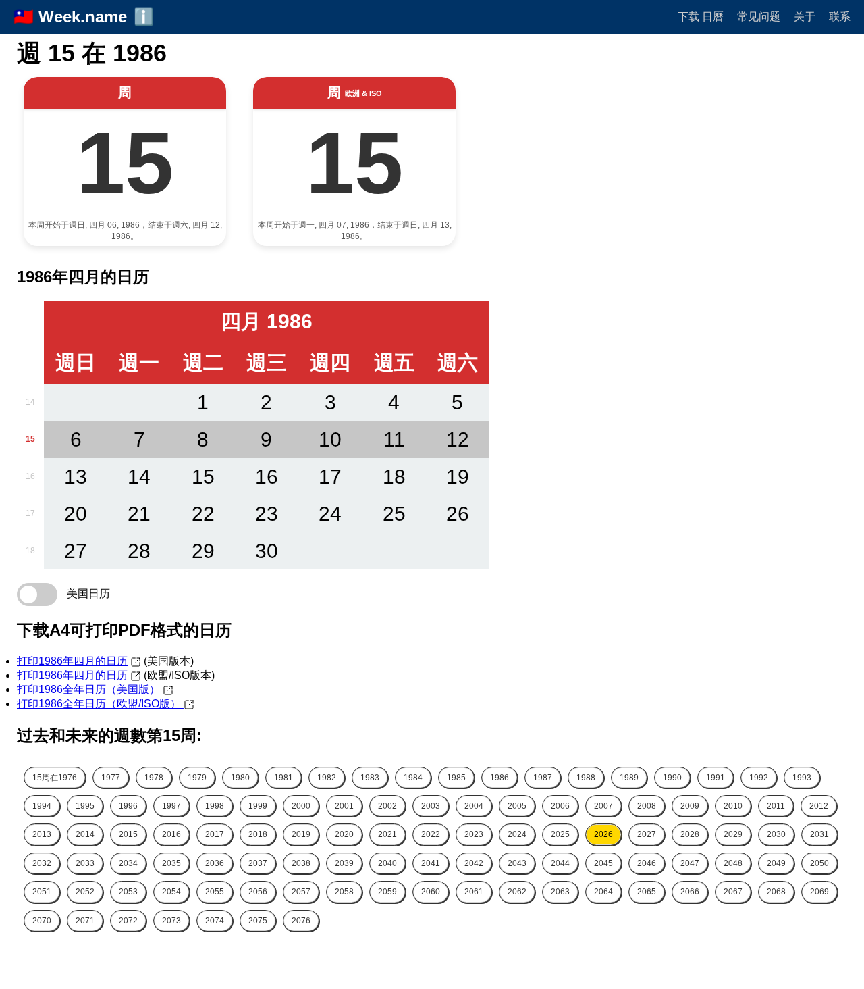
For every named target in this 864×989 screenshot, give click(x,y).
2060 (430, 891)
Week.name (82, 16)
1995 (85, 806)
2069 (819, 891)
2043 (517, 863)
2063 (560, 891)
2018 (257, 834)
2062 (517, 891)
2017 (214, 834)
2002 (387, 806)
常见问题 (758, 16)
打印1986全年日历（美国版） (90, 689)
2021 (387, 834)
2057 (301, 891)
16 (30, 476)
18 (30, 550)
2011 (776, 806)
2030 (776, 834)
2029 (733, 834)
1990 (672, 777)
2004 (473, 806)
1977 (110, 777)
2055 (214, 891)
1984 (413, 777)
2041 (430, 863)
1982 (326, 777)
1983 (369, 777)
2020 (344, 834)
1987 (542, 777)
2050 (819, 863)
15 (30, 439)
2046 (646, 863)
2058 (344, 891)
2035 (171, 863)
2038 (301, 863)
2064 (603, 891)
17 (30, 513)
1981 (283, 777)
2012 (818, 806)
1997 (171, 806)
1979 (197, 777)
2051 (41, 891)
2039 (344, 863)
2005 (517, 806)
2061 (473, 891)
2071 (85, 920)
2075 (257, 920)
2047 (689, 863)
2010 (733, 806)
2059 (387, 891)
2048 (733, 863)
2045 (603, 863)
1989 (629, 777)
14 (30, 402)
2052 (85, 891)
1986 (499, 777)
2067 (733, 891)
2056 (257, 891)
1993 (801, 777)
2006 (560, 806)
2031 (819, 834)
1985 (456, 777)
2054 (171, 891)
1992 (758, 777)
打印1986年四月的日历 (72, 661)
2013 (41, 834)
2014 (85, 834)
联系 (839, 16)
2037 (257, 863)
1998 (214, 806)
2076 (301, 920)
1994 (41, 806)
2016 (171, 834)
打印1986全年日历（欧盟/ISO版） (100, 703)
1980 (240, 777)
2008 (646, 806)
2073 (171, 920)
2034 (128, 863)
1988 (585, 777)
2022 (430, 834)
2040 (387, 863)
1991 (715, 777)
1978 (153, 777)
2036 (214, 863)
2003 (430, 806)
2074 (214, 920)
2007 (603, 806)
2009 (689, 806)
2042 (473, 863)
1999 (257, 806)
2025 (560, 834)
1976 (54, 777)
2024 (517, 834)
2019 (301, 834)
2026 (603, 834)
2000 (301, 806)
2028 (689, 834)
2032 (41, 863)
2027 (646, 834)
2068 (776, 891)
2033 (85, 863)
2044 (560, 863)
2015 (128, 834)
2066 (689, 891)
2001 (344, 806)
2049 (776, 863)
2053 (128, 891)
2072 (128, 920)
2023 (473, 834)
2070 (41, 920)
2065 (646, 891)
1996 (128, 806)
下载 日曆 (701, 16)
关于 (804, 16)
